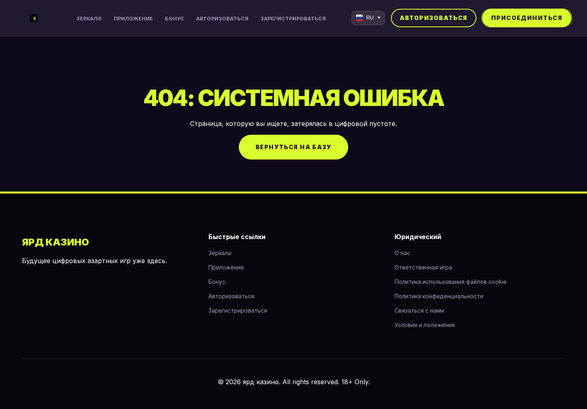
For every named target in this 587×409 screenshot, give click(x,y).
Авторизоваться (222, 19)
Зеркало (89, 19)
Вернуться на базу (293, 147)
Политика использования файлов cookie (451, 281)
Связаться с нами (419, 310)
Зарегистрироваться (293, 19)
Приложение (133, 19)
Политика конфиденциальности (439, 296)
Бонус (174, 19)
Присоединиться (526, 17)
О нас (402, 252)
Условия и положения (425, 324)
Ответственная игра (423, 267)
